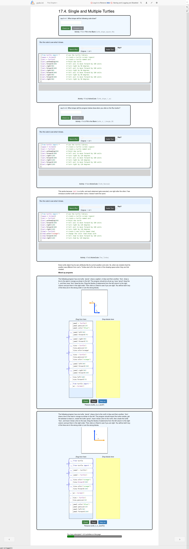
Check (85, 401)
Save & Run (73, 49)
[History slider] (82, 48)
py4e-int (40, 2)
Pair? (120, 48)
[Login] (33, 2)
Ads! (108, 3)
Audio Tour (110, 49)
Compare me (77, 28)
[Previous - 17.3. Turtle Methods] (9, 539)
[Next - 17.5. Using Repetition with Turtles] (179, 539)
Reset (94, 401)
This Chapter (51, 3)
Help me (103, 401)
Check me (65, 28)
